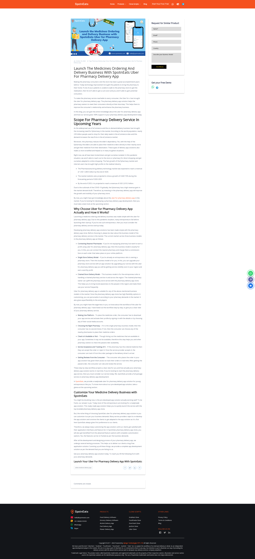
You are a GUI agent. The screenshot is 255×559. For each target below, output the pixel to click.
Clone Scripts (134, 4)
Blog (145, 4)
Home (112, 4)
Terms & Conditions (165, 520)
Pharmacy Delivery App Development (120, 61)
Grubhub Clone (134, 517)
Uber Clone (133, 529)
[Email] (250, 285)
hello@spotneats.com (82, 518)
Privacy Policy (163, 517)
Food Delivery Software (108, 517)
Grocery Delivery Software (109, 520)
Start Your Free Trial (160, 4)
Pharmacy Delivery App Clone (100, 61)
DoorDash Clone (134, 523)
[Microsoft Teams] (250, 279)
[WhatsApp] (250, 273)
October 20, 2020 (81, 61)
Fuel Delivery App (106, 526)
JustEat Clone (133, 526)
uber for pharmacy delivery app (123, 198)
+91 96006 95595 (80, 521)
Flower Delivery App (107, 529)
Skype (76, 528)
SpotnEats (79, 381)
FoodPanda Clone (135, 520)
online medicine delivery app (83, 467)
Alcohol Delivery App (107, 523)
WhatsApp (77, 525)
